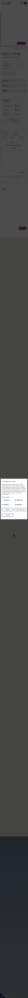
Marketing (19, 504)
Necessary (6, 500)
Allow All (8, 509)
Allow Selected (20, 509)
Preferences (20, 500)
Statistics (6, 504)
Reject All (8, 515)
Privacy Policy (6, 497)
